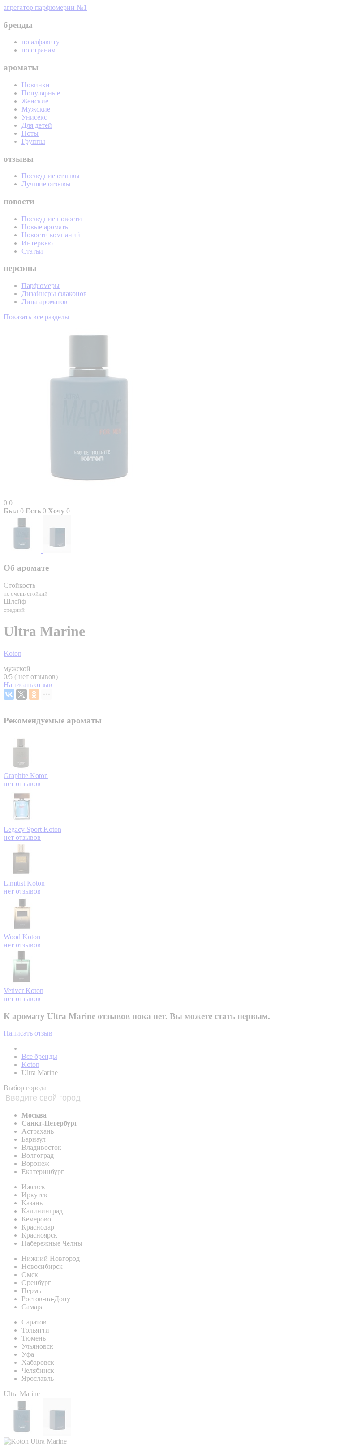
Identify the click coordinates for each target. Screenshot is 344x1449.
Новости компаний (51, 235)
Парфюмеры (41, 285)
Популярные (41, 93)
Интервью (37, 243)
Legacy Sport (23, 829)
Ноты (30, 133)
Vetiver (15, 990)
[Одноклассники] (34, 694)
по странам (39, 50)
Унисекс (34, 117)
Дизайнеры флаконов (54, 293)
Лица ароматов (45, 301)
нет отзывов (22, 783)
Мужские (36, 109)
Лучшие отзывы (46, 184)
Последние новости (52, 219)
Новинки (36, 85)
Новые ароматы (46, 227)
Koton (13, 653)
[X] (21, 694)
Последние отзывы (51, 176)
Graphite (17, 775)
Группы (33, 141)
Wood (13, 937)
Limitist (15, 883)
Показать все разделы (36, 317)
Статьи (32, 251)
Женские (35, 101)
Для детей (37, 125)
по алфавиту (41, 42)
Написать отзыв (28, 684)
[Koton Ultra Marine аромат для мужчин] (23, 550)
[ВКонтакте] (9, 694)
